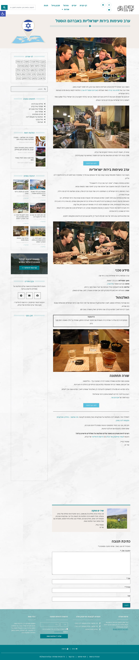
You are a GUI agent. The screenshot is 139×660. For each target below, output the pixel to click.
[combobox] (22, 7)
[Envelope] (29, 295)
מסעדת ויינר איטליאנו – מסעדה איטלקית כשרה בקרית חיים (24, 138)
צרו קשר (71, 656)
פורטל (66, 5)
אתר (128, 596)
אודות (66, 9)
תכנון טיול (55, 5)
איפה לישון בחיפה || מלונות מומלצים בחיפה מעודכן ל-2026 (38, 240)
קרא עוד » (42, 200)
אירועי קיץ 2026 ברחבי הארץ (21, 192)
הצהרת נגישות (94, 656)
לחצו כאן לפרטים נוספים (120, 629)
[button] (3, 14)
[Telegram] (21, 295)
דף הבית (83, 5)
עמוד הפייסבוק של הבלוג (114, 437)
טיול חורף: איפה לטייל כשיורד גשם (24, 159)
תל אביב (110, 284)
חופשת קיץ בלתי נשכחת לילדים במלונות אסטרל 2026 (38, 193)
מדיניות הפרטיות (58, 632)
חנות (46, 5)
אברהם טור (115, 397)
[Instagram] (109, 4)
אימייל (127, 587)
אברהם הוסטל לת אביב (89, 90)
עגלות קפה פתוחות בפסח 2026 (22, 239)
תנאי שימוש (82, 656)
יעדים (74, 5)
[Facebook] (103, 4)
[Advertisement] (91, 474)
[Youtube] (109, 9)
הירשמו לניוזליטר (98, 437)
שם (128, 578)
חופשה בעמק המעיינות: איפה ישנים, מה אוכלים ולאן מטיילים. (24, 149)
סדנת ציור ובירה (113, 90)
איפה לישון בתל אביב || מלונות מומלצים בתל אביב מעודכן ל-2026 (21, 217)
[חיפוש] (4, 7)
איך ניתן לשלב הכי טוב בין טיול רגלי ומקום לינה (37, 216)
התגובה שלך (125, 551)
